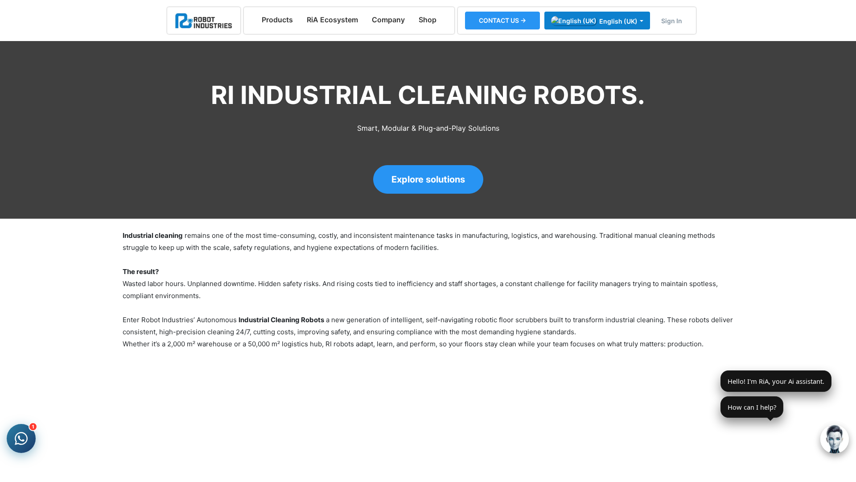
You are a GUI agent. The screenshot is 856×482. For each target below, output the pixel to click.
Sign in (671, 21)
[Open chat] (834, 439)
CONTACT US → (502, 20)
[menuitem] (277, 20)
